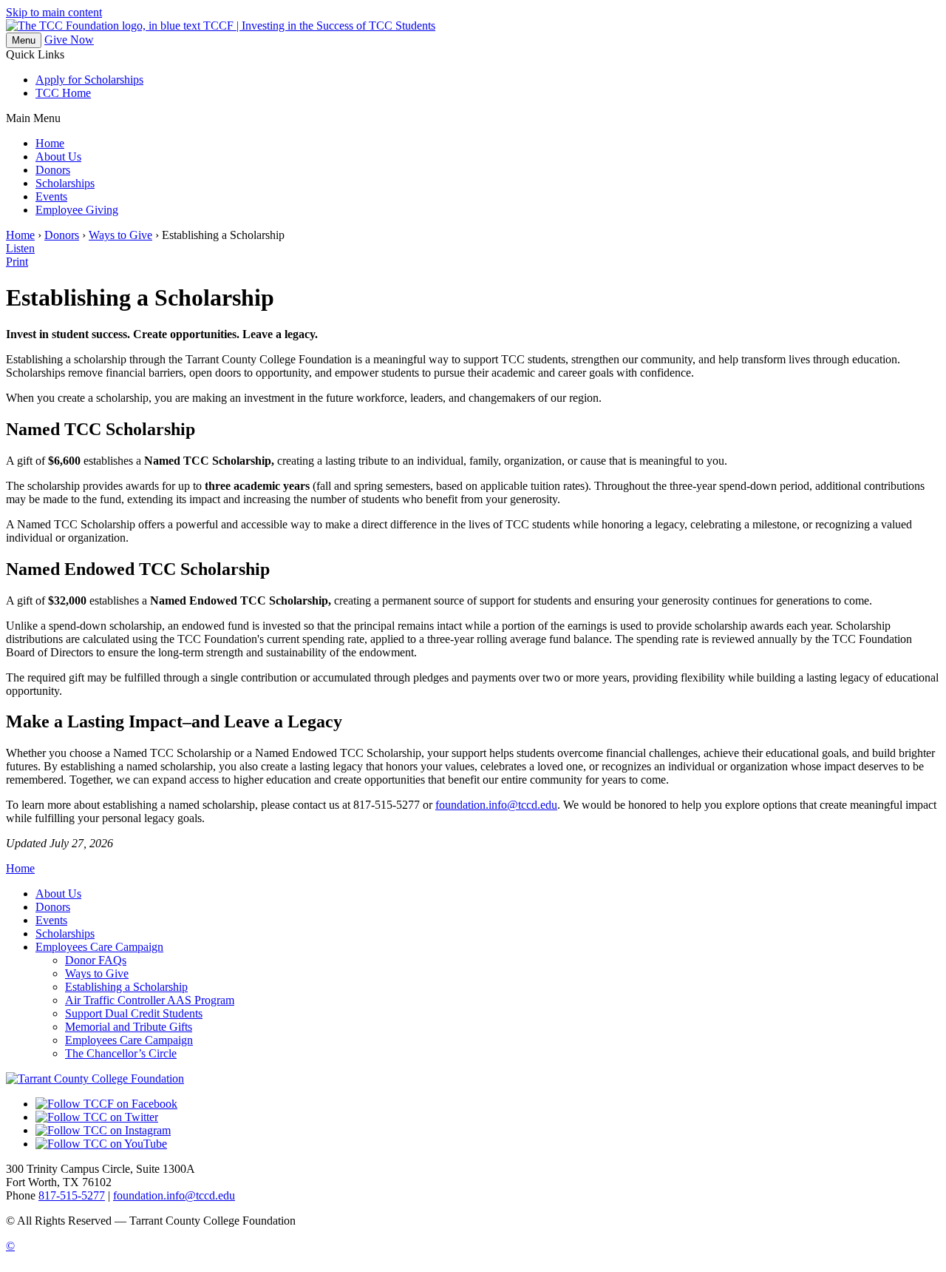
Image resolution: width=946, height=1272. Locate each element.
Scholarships (65, 183)
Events (51, 196)
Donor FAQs (95, 960)
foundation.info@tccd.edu (496, 804)
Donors (52, 170)
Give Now (69, 39)
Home (49, 143)
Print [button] (17, 261)
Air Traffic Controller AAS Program (149, 1000)
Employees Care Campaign (99, 946)
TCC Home (63, 93)
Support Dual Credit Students (134, 1013)
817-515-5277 (71, 1195)
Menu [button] (23, 40)
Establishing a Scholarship (126, 986)
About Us (58, 156)
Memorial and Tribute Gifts (128, 1026)
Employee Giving (76, 209)
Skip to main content (54, 12)
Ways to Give (120, 235)
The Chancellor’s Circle (121, 1053)
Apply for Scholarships (89, 79)
